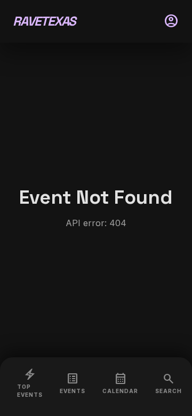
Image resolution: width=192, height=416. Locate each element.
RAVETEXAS (44, 21)
